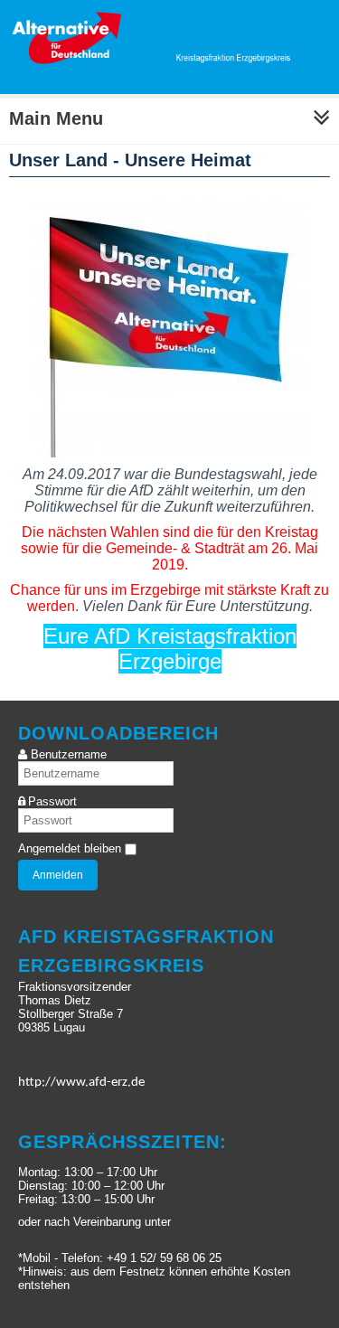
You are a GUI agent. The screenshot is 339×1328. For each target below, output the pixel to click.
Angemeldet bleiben (69, 848)
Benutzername (69, 754)
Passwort (52, 801)
